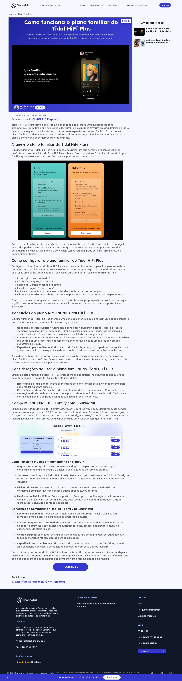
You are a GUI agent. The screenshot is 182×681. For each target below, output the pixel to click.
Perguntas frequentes (149, 609)
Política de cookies (147, 643)
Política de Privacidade (150, 637)
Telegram (59, 581)
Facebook (38, 581)
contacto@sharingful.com (32, 641)
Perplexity (53, 119)
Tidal (41, 107)
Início (11, 14)
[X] (151, 673)
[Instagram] (161, 673)
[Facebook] (170, 673)
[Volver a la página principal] (19, 5)
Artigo (29, 14)
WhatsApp (21, 581)
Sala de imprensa (147, 616)
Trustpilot (36, 662)
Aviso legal (143, 630)
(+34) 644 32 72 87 (27, 647)
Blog (20, 14)
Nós (140, 603)
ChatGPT (38, 119)
